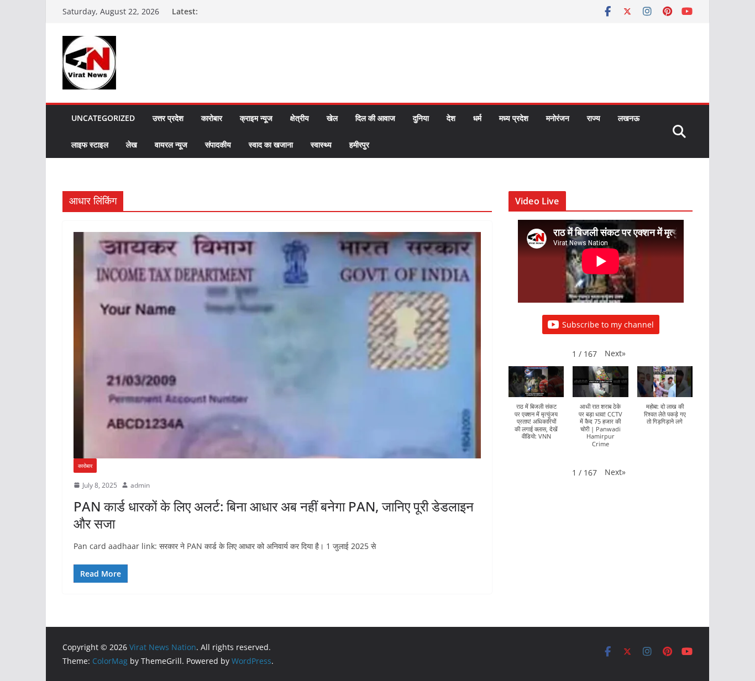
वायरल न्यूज (171, 144)
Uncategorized (103, 118)
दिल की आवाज (375, 118)
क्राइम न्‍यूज (256, 118)
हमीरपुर (359, 144)
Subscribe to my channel (608, 324)
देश (451, 118)
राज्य (593, 118)
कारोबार (211, 118)
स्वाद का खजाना (271, 144)
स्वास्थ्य (321, 144)
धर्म (477, 118)
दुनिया (421, 118)
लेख (131, 144)
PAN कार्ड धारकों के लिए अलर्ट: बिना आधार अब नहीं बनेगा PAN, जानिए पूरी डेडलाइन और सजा (274, 514)
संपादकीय (218, 144)
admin (140, 485)
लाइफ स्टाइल (89, 144)
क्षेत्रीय (299, 118)
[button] (615, 353)
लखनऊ (628, 118)
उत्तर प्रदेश (168, 118)
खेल (332, 118)
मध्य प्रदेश (513, 118)
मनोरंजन (557, 118)
